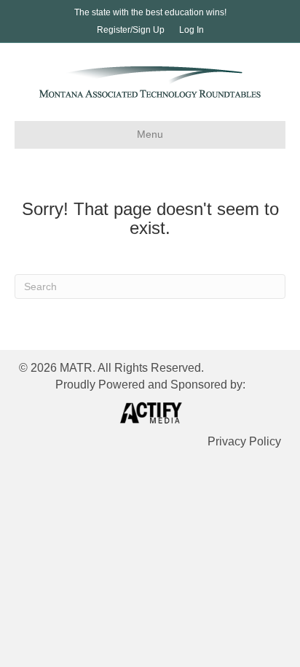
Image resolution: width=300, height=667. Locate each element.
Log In (191, 30)
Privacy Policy (244, 441)
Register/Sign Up (131, 30)
